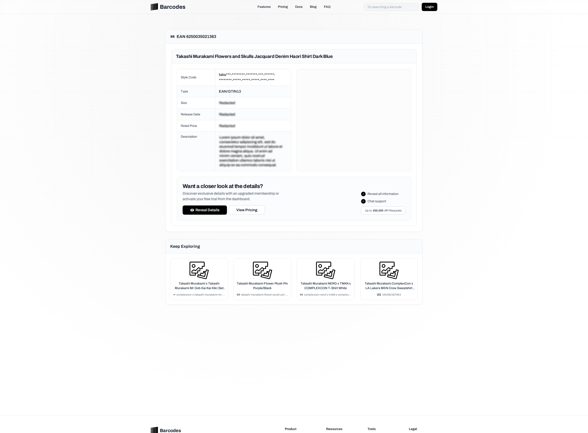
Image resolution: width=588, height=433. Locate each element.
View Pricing (246, 210)
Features (264, 7)
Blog (313, 7)
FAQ (327, 7)
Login (429, 7)
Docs (298, 7)
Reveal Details (207, 210)
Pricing (283, 7)
